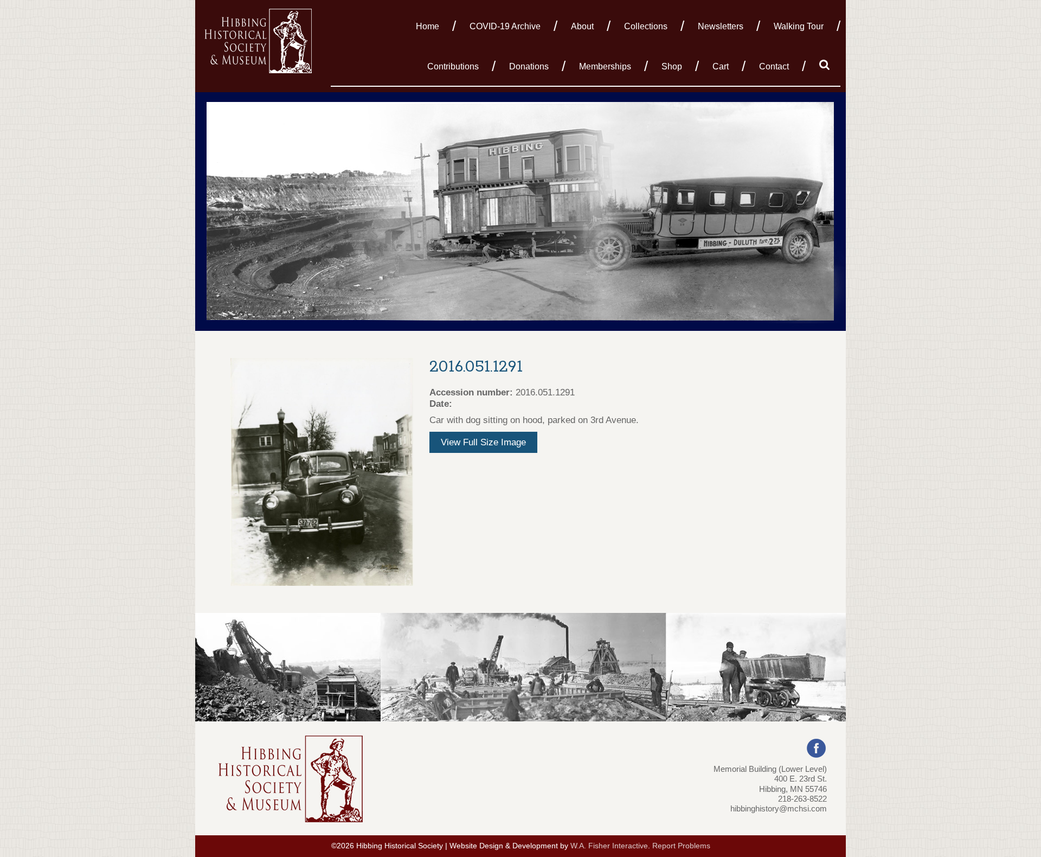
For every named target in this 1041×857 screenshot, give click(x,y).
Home (427, 26)
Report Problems (681, 846)
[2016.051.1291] (321, 471)
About (582, 26)
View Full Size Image (483, 442)
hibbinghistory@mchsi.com (778, 808)
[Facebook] (816, 747)
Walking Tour (799, 26)
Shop (671, 66)
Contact (774, 66)
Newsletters (720, 26)
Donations (529, 66)
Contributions (453, 66)
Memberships (605, 66)
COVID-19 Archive (505, 26)
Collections (645, 26)
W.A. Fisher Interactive (609, 846)
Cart (720, 66)
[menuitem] (430, 25)
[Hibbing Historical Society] (259, 40)
